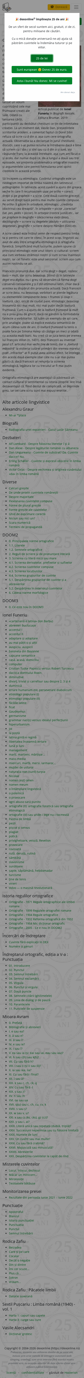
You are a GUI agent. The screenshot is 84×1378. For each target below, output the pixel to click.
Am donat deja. (68, 92)
